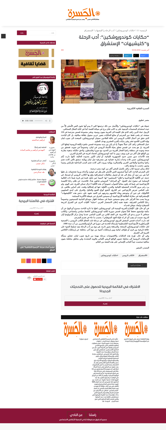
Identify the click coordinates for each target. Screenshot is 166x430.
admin (42, 184)
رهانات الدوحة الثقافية (38, 169)
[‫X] (44, 261)
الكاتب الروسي (127, 255)
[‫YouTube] (39, 261)
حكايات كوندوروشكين (109, 255)
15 (138, 30)
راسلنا (92, 415)
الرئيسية (143, 30)
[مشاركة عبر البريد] (3, 36)
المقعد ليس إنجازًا (40, 147)
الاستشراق (142, 255)
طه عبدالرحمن (39, 172)
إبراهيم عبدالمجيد (38, 140)
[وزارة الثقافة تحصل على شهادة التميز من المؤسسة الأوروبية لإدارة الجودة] (135, 329)
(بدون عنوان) (83, 339)
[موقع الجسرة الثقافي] (83, 13)
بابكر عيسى (40, 163)
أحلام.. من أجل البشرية (38, 161)
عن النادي (76, 415)
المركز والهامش (41, 137)
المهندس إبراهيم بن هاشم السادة (32, 150)
